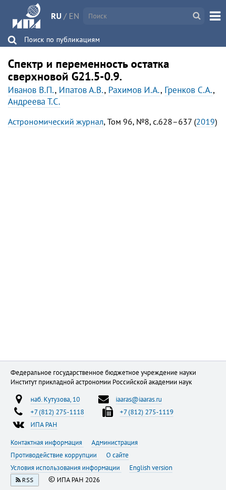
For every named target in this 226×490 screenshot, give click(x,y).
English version (150, 467)
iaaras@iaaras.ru (139, 399)
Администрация (114, 442)
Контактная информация (47, 442)
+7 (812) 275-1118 (57, 411)
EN (74, 16)
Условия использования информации (66, 467)
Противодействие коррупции (54, 455)
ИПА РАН (43, 424)
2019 (205, 121)
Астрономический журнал (56, 121)
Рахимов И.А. (134, 90)
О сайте (117, 455)
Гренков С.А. (189, 90)
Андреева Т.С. (34, 101)
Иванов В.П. (31, 90)
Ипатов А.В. (81, 90)
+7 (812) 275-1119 (146, 411)
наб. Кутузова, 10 (55, 399)
